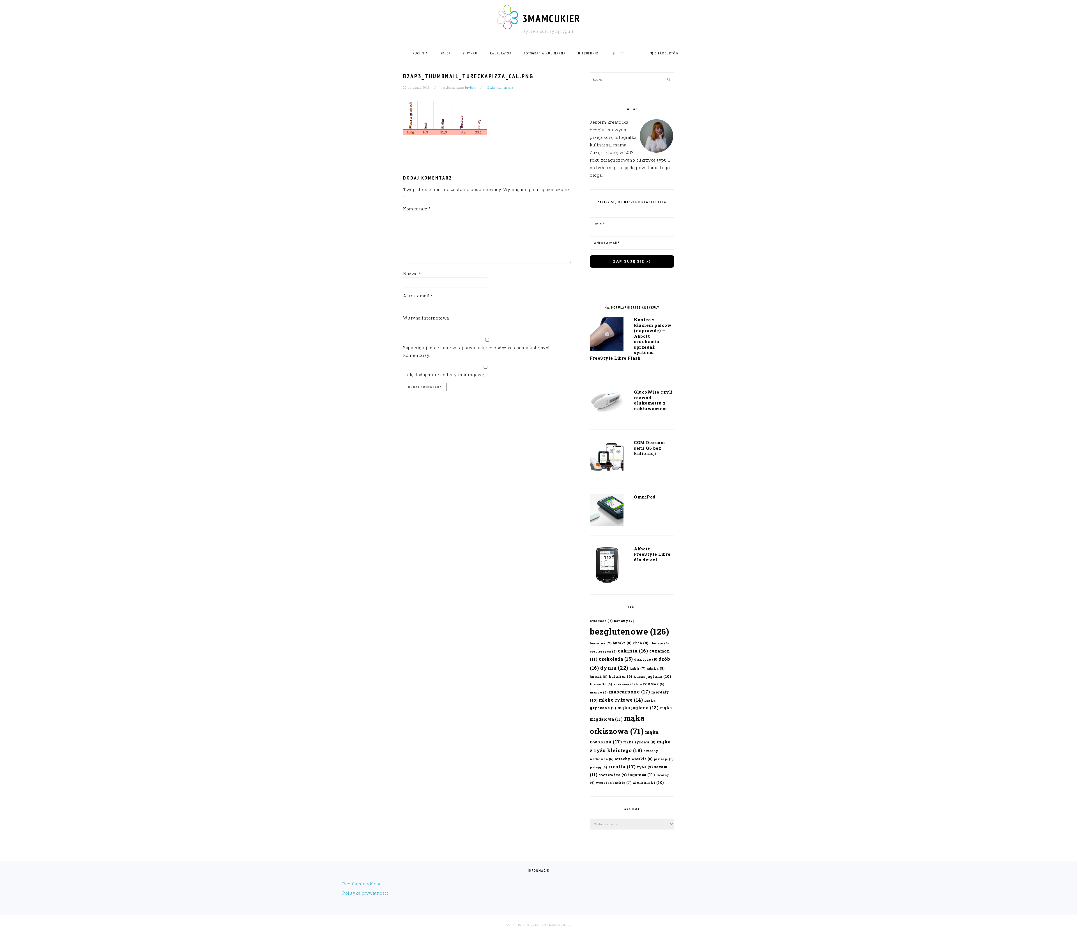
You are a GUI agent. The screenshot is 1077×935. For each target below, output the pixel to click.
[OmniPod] (606, 511)
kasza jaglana (652, 676)
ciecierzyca (603, 651)
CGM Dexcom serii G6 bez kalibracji (649, 448)
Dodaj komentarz (500, 87)
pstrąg (598, 767)
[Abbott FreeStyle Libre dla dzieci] (606, 566)
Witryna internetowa (426, 318)
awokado (601, 621)
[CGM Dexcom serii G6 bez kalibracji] (606, 458)
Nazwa (412, 273)
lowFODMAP (650, 684)
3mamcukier (551, 18)
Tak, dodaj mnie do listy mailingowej (444, 374)
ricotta (622, 766)
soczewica (613, 774)
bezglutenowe (629, 631)
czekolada (616, 659)
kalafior (620, 676)
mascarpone (629, 691)
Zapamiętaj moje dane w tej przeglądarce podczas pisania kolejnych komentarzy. (477, 351)
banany (624, 621)
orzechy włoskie (634, 759)
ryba (645, 766)
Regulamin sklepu (362, 883)
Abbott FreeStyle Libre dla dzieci (652, 554)
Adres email (418, 295)
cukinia (633, 651)
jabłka (655, 668)
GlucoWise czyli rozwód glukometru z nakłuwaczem (653, 400)
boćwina (601, 643)
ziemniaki (648, 782)
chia (640, 642)
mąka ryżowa (639, 742)
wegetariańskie (613, 782)
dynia (614, 667)
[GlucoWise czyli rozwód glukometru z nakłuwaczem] (606, 403)
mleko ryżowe (621, 700)
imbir (637, 668)
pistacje (664, 759)
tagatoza (641, 774)
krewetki (601, 684)
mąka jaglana (638, 707)
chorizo (659, 643)
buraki (622, 643)
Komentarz (417, 209)
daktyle (645, 659)
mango (599, 692)
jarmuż (598, 677)
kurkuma (624, 684)
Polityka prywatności (365, 893)
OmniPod (645, 497)
